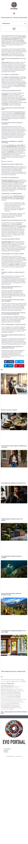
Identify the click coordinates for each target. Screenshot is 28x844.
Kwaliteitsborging (4, 697)
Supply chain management (15, 704)
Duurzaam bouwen (17, 686)
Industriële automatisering (14, 692)
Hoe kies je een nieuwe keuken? (9, 409)
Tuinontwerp (19, 707)
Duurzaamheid (5, 687)
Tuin (2, 711)
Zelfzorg (11, 709)
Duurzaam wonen (13, 687)
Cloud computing (10, 681)
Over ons (6, 751)
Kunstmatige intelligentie (14, 696)
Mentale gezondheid (11, 697)
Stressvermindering (5, 704)
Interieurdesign (15, 693)
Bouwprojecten (3, 681)
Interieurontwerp (5, 695)
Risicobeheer (19, 700)
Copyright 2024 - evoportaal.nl (14, 756)
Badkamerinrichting (12, 679)
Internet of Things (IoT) (15, 695)
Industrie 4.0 (4, 692)
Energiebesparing (11, 690)
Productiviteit (14, 700)
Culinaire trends (18, 681)
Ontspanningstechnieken (17, 699)
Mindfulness (18, 697)
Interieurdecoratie (6, 693)
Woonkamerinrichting (5, 709)
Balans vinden (20, 679)
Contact (6, 750)
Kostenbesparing (4, 696)
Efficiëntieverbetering (6, 689)
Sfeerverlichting (11, 701)
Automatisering (4, 679)
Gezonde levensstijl (20, 690)
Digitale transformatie (7, 684)
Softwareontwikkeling (5, 703)
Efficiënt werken (15, 689)
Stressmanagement (14, 703)
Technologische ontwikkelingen (10, 706)
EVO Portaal (7, 749)
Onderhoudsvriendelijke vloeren (6, 699)
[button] (14, 13)
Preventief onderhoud (7, 700)
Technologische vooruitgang (8, 707)
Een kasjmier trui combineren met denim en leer (13, 483)
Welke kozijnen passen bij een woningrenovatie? (13, 671)
